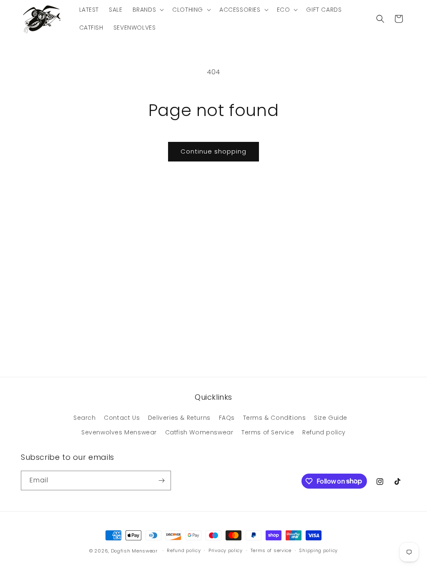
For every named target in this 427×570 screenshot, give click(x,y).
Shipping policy (318, 550)
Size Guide (330, 418)
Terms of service (271, 550)
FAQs (227, 418)
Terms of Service (267, 432)
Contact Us (122, 418)
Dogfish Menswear (134, 550)
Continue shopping (213, 151)
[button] (148, 9)
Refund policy (324, 432)
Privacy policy (225, 550)
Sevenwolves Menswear (119, 432)
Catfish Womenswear (199, 432)
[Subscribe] (161, 480)
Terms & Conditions (274, 418)
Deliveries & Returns (179, 418)
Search (84, 418)
